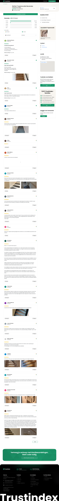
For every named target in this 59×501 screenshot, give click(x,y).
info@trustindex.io (6, 490)
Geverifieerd (8, 35)
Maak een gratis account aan (46, 85)
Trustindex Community (9, 485)
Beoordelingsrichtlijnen (35, 483)
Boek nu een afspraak (36, 470)
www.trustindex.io (6, 489)
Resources (19, 479)
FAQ (31, 486)
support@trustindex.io (23, 470)
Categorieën (45, 1)
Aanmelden (33, 478)
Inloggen (43, 116)
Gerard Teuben (10, 105)
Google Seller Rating (34, 484)
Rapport (34, 55)
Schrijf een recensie (21, 14)
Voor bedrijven (52, 1)
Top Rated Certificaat (45, 22)
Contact (19, 481)
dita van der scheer (10, 60)
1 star (6, 27)
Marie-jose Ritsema (10, 40)
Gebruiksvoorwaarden (35, 479)
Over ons (19, 478)
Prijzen (19, 476)
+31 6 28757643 (44, 47)
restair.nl (43, 45)
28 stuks (8, 31)
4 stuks (24, 31)
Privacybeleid (33, 481)
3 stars (7, 24)
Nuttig (7, 55)
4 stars (7, 22)
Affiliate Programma (21, 483)
